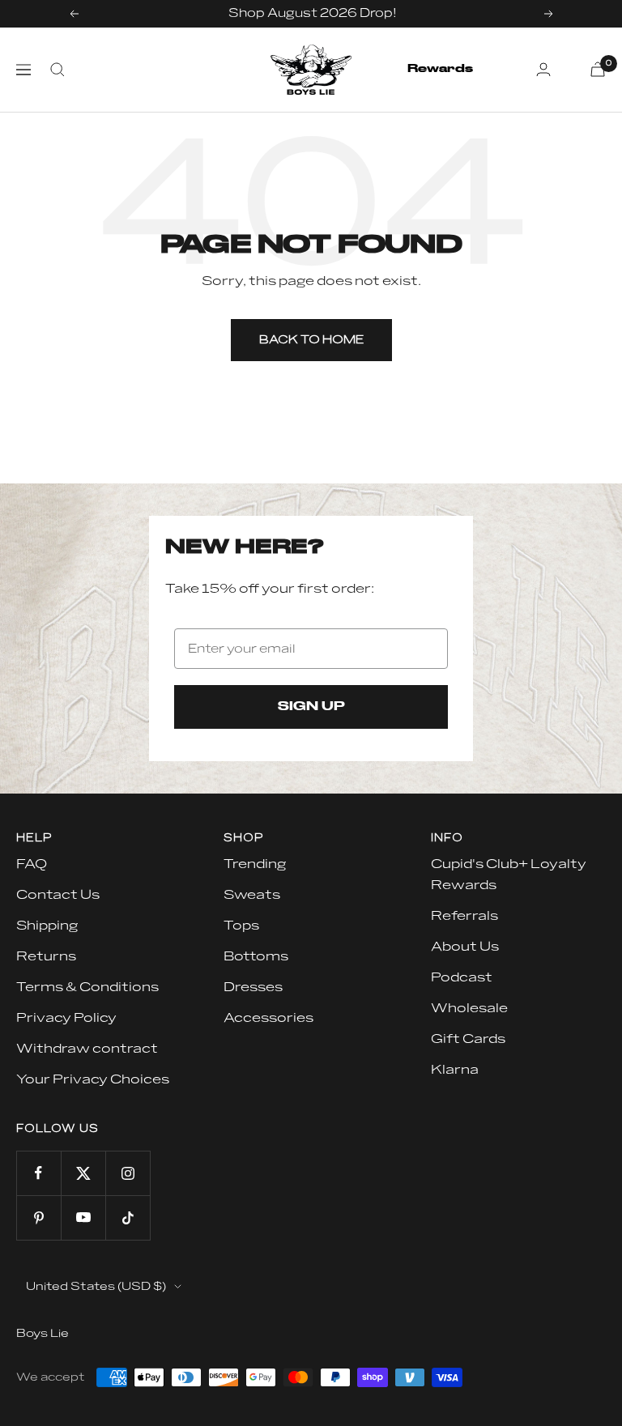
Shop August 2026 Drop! (312, 13)
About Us (465, 946)
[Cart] (598, 69)
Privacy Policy (66, 1018)
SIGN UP (311, 707)
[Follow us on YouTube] (83, 1217)
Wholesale (469, 1008)
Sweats (252, 895)
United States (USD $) (96, 1286)
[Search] (57, 69)
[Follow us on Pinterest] (38, 1217)
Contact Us (58, 895)
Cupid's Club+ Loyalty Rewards (508, 874)
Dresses (253, 987)
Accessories (268, 1018)
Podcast (461, 977)
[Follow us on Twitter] (83, 1173)
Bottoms (256, 956)
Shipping (47, 925)
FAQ (31, 864)
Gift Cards (468, 1039)
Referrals (464, 916)
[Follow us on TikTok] (127, 1217)
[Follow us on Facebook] (38, 1173)
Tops (241, 925)
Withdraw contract (87, 1048)
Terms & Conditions (87, 987)
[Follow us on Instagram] (127, 1173)
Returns (46, 956)
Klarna (455, 1069)
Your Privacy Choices (92, 1079)
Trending (255, 864)
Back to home (311, 340)
